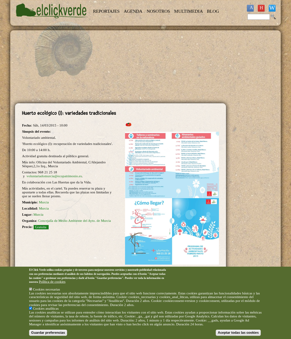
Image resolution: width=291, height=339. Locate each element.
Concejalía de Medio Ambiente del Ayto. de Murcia (74, 221)
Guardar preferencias (48, 332)
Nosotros (158, 11)
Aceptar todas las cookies (238, 332)
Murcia (44, 202)
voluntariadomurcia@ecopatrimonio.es (54, 176)
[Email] (272, 8)
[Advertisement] (120, 67)
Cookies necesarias (46, 289)
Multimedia (188, 11)
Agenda (133, 11)
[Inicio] (52, 21)
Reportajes (106, 11)
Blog (213, 11)
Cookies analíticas (46, 308)
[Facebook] (250, 8)
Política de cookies (52, 281)
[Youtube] (261, 8)
